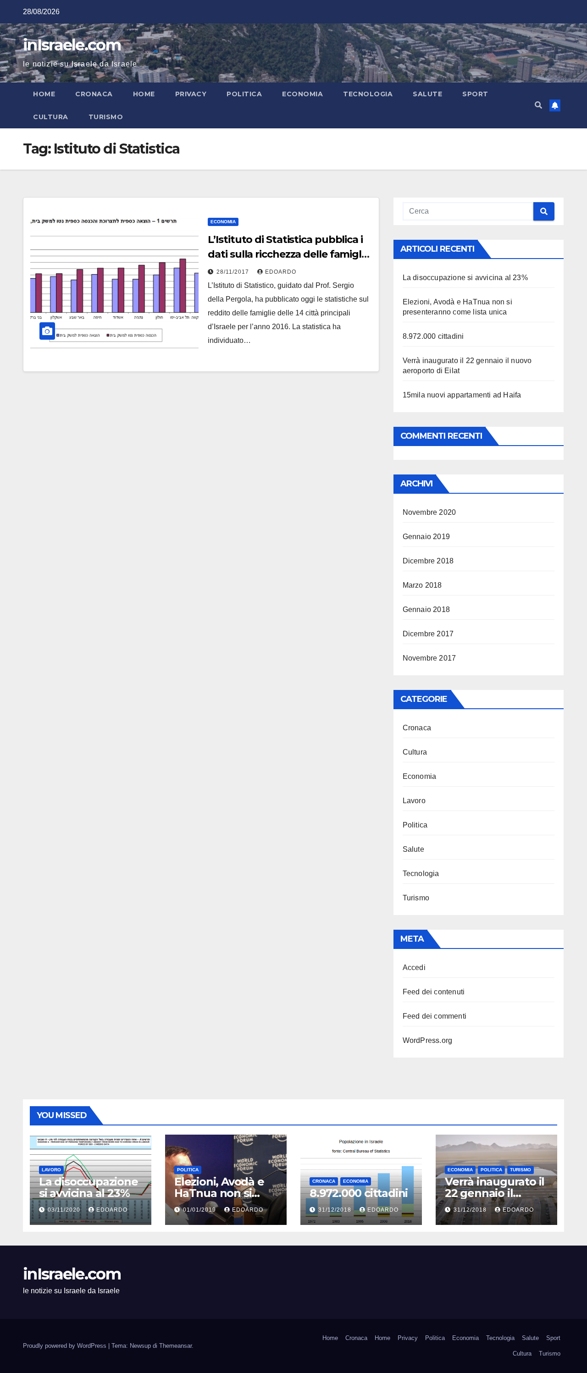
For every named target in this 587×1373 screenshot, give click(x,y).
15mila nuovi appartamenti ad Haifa (462, 395)
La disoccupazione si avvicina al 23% (465, 277)
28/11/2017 (233, 272)
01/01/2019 (200, 1210)
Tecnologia (368, 94)
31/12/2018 (335, 1210)
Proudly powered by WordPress (65, 1345)
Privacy (191, 94)
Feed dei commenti (434, 1016)
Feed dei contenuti (434, 992)
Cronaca (94, 94)
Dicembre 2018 (428, 561)
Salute (427, 94)
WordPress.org (428, 1040)
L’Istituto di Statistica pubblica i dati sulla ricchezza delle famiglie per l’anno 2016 (289, 254)
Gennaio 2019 (426, 536)
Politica (244, 94)
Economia (302, 94)
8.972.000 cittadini (433, 336)
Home (44, 94)
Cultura (50, 117)
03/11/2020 (65, 1210)
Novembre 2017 (429, 658)
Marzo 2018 (422, 585)
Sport (475, 94)
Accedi (414, 967)
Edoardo (280, 272)
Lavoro (414, 801)
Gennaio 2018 (426, 609)
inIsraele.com (72, 45)
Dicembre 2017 (428, 634)
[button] (538, 105)
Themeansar (175, 1345)
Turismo (106, 117)
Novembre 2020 (429, 512)
